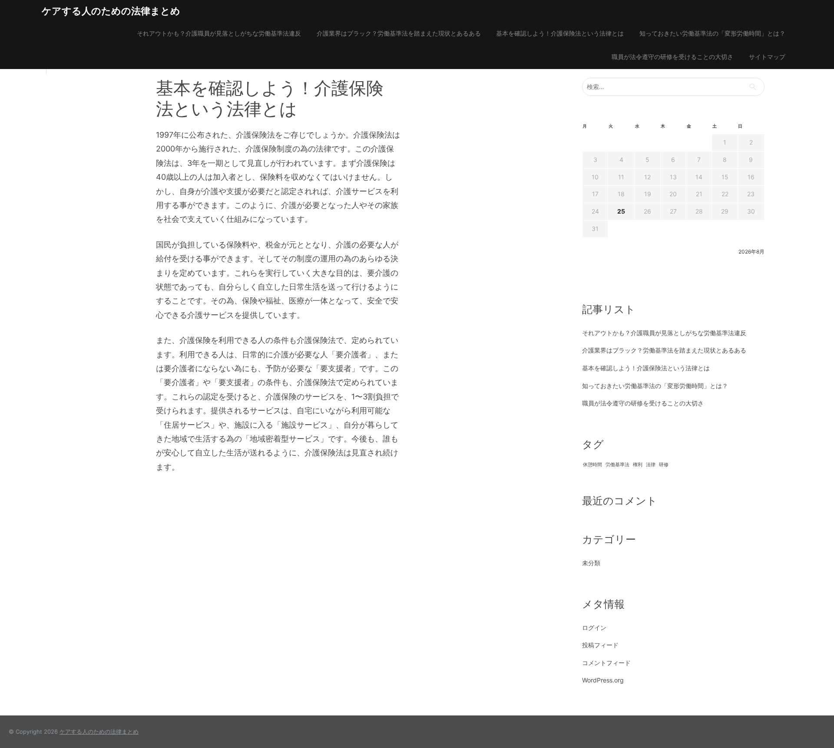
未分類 (591, 563)
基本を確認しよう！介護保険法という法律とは (560, 33)
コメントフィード (606, 662)
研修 (664, 465)
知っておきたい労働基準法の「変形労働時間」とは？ (712, 33)
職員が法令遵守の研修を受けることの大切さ (672, 56)
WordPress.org (603, 680)
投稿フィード (600, 645)
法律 (650, 465)
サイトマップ (767, 56)
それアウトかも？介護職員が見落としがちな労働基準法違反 (219, 33)
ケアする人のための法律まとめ (111, 10)
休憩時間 (592, 465)
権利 (637, 465)
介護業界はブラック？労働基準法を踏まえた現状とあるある (399, 33)
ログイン (594, 627)
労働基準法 (617, 465)
